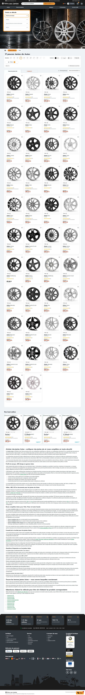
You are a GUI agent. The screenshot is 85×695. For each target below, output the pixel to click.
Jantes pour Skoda (11, 601)
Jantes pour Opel (10, 604)
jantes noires (23, 474)
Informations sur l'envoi (33, 640)
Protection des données (11, 639)
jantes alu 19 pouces (15, 492)
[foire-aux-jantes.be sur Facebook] (67, 672)
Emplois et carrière (51, 640)
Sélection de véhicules (22, 591)
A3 (27, 501)
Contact (29, 637)
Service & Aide (75, 7)
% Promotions (62, 7)
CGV (7, 637)
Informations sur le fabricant (12, 642)
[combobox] (16, 15)
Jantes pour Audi (10, 597)
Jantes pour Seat (10, 606)
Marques (51, 7)
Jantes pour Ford (10, 603)
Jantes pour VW (10, 595)
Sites (49, 639)
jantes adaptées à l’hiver (45, 528)
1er (31, 501)
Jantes (8, 7)
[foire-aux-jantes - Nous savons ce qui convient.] (10, 3)
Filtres (12, 62)
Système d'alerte (9, 640)
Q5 (7, 503)
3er (68, 501)
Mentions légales (9, 635)
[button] (15, 633)
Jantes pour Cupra (11, 607)
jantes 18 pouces (39, 539)
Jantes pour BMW (10, 598)
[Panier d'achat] (81, 3)
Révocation (30, 642)
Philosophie (50, 635)
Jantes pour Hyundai (11, 608)
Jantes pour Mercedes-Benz (13, 600)
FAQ (29, 635)
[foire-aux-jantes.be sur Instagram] (71, 672)
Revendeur (30, 639)
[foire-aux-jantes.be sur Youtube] (75, 672)
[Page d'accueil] (5, 50)
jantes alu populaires (49, 539)
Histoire (49, 637)
